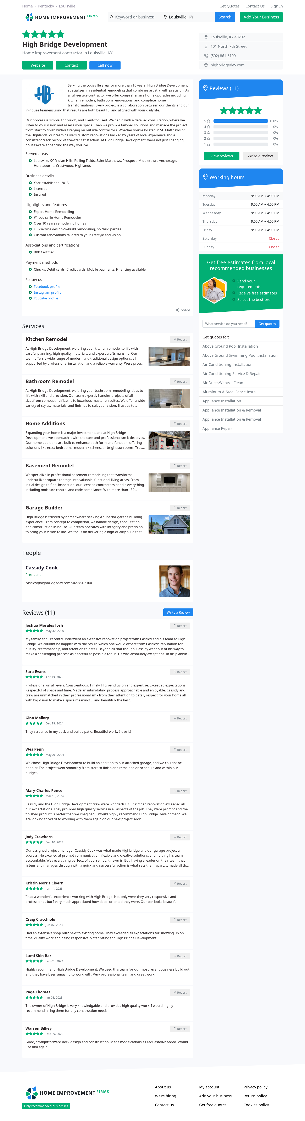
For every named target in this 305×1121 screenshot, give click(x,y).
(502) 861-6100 (223, 55)
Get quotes (267, 323)
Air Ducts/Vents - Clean (223, 382)
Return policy (255, 1095)
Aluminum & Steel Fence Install (230, 391)
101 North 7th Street (229, 46)
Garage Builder (44, 508)
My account (209, 1086)
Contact (71, 65)
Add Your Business (261, 17)
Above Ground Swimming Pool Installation (240, 355)
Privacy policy (255, 1086)
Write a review (260, 155)
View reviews (221, 155)
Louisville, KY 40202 (228, 36)
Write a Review (178, 612)
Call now (105, 65)
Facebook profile (47, 286)
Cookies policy (256, 1104)
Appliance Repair (217, 428)
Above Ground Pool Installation (230, 346)
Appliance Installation (222, 400)
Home (27, 6)
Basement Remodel (50, 466)
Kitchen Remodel (46, 339)
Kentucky (46, 6)
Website (38, 65)
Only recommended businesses (46, 1106)
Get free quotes (213, 1104)
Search (225, 17)
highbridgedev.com (228, 64)
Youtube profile (46, 298)
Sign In (277, 6)
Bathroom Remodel (50, 381)
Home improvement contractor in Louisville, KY (67, 53)
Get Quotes (230, 6)
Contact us (164, 1104)
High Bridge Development (64, 44)
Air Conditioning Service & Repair (232, 373)
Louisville (67, 6)
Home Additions (45, 423)
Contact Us (255, 6)
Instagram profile (47, 292)
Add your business (215, 1095)
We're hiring (165, 1095)
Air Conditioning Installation (228, 364)
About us (163, 1086)
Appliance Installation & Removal (232, 410)
